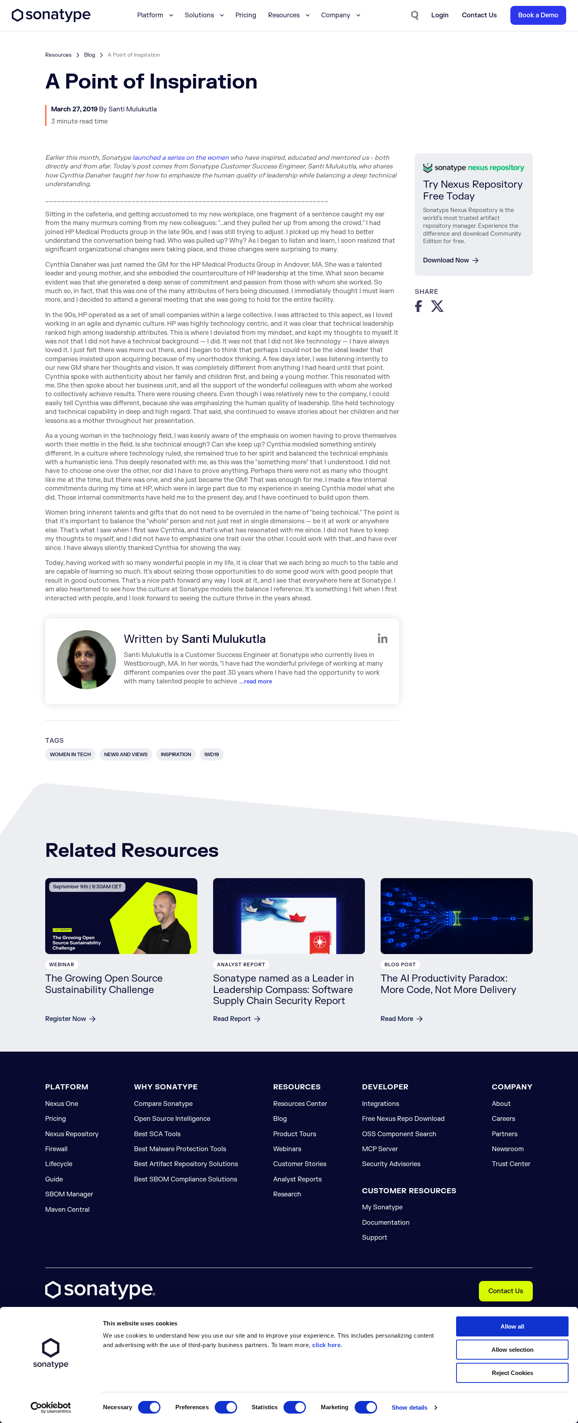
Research (287, 1194)
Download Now (446, 260)
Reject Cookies (512, 1372)
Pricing (246, 15)
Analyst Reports (297, 1179)
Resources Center (300, 1104)
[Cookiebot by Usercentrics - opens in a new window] (51, 1408)
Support (374, 1238)
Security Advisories (391, 1164)
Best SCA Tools (157, 1134)
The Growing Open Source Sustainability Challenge (104, 984)
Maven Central (67, 1210)
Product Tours (294, 1134)
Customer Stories (299, 1164)
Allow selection (512, 1349)
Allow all (512, 1326)
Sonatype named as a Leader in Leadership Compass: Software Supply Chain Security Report (283, 990)
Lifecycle (58, 1164)
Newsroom (508, 1149)
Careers (503, 1119)
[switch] (226, 1407)
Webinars (287, 1149)
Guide (54, 1179)
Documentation (386, 1223)
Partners (504, 1134)
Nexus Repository (72, 1134)
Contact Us (505, 1291)
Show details (409, 1407)
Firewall (56, 1149)
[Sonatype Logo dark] (51, 20)
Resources (58, 55)
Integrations (380, 1104)
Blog (89, 55)
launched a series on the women (181, 158)
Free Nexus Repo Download (403, 1119)
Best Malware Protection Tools (180, 1149)
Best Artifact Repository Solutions (186, 1164)
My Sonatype (382, 1207)
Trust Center (511, 1164)
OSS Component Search (399, 1134)
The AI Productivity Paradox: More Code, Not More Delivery (448, 984)
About (501, 1104)
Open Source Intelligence (172, 1119)
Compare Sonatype (163, 1104)
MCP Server (380, 1149)
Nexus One (61, 1104)
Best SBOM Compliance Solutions (185, 1179)
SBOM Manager (69, 1194)
